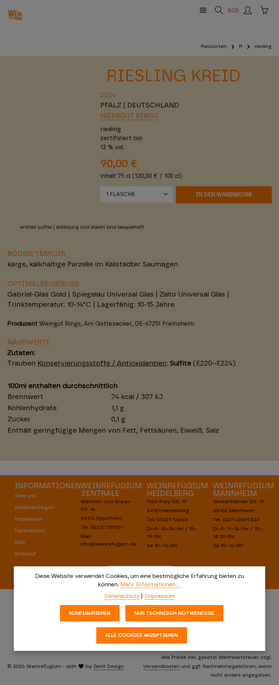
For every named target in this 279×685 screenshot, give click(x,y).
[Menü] (203, 10)
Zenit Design (108, 666)
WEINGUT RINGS (129, 116)
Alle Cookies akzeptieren (141, 635)
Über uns (25, 495)
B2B (233, 11)
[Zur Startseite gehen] (15, 15)
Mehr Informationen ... (150, 584)
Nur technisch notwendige (174, 613)
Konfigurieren (89, 613)
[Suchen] (219, 10)
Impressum (29, 519)
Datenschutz (30, 530)
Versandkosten (161, 666)
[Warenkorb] (264, 10)
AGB (20, 542)
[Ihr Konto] (247, 10)
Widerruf (25, 553)
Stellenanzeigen (34, 507)
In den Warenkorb (224, 194)
